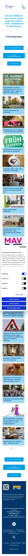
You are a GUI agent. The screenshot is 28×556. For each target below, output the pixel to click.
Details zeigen (19, 294)
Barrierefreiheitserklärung (9, 531)
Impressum (6, 543)
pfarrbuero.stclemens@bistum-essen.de (14, 517)
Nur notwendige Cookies (14, 308)
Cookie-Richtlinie (19, 530)
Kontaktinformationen (8, 530)
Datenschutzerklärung (16, 543)
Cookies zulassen (14, 299)
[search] (23, 7)
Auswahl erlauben (14, 303)
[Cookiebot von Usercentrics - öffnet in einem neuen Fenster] (19, 247)
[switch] (24, 278)
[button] (22, 5)
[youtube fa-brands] (14, 524)
